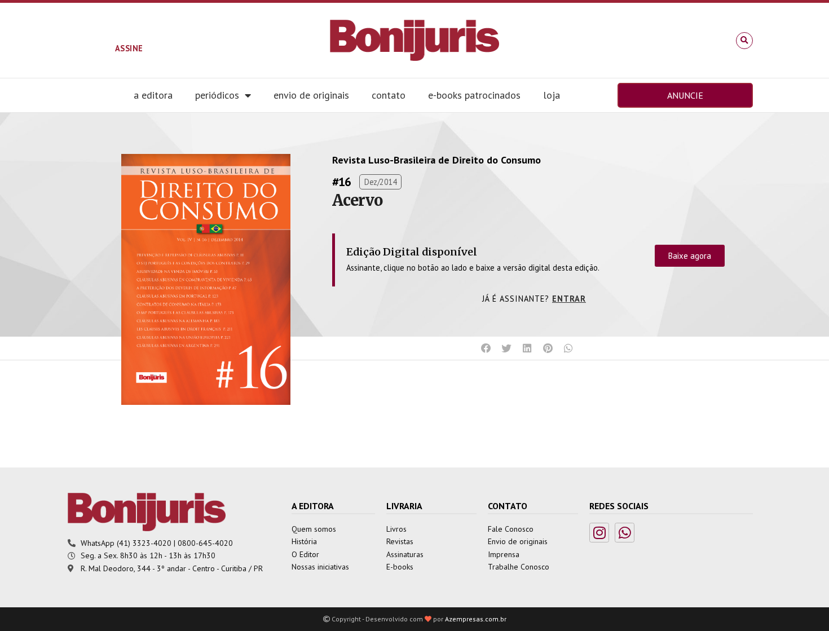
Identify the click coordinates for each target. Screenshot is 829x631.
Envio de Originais (311, 95)
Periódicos (217, 95)
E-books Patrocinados (474, 95)
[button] (744, 40)
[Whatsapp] (624, 532)
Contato (388, 95)
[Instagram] (599, 532)
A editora (153, 95)
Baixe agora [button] (689, 255)
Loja (551, 95)
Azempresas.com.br (475, 619)
